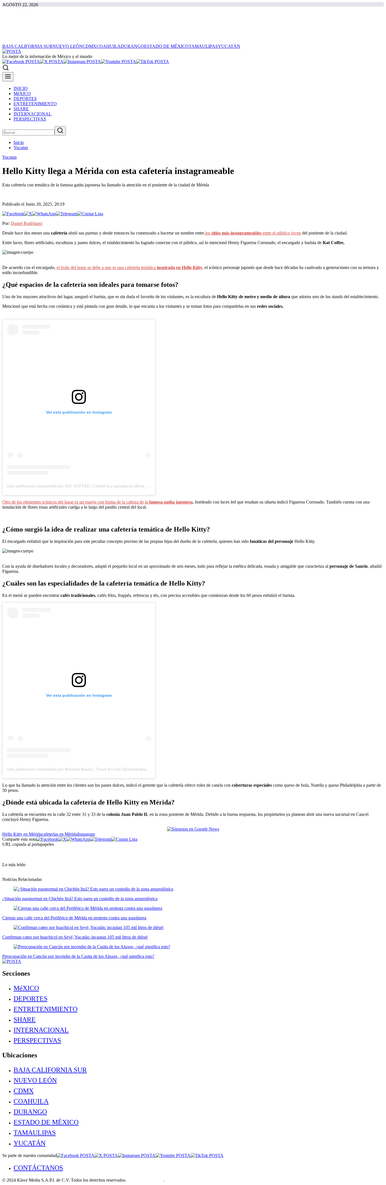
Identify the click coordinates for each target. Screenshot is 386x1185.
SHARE (25, 1019)
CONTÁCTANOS (38, 1167)
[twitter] (51, 61)
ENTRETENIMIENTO (45, 1009)
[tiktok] (152, 61)
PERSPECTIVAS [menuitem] (30, 119)
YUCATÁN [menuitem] (229, 46)
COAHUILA (31, 1101)
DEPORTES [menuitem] (25, 98)
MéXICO (26, 988)
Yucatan (21, 147)
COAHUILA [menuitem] (108, 46)
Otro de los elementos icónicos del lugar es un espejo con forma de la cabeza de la (97, 502)
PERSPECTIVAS (37, 1040)
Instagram (86, 834)
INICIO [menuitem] (21, 88)
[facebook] (21, 61)
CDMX (24, 1090)
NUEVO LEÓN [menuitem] (68, 46)
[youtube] (118, 61)
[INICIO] (11, 51)
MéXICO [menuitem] (22, 93)
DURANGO (30, 1111)
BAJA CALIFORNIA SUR (50, 1070)
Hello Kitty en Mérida (22, 834)
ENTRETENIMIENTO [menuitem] (35, 103)
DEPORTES (30, 998)
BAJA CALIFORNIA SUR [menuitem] (27, 46)
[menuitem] (199, 988)
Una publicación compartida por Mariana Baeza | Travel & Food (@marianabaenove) (83, 769)
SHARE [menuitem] (21, 108)
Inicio (19, 142)
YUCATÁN (29, 1143)
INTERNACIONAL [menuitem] (32, 113)
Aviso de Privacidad (145, 1180)
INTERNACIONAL (41, 1030)
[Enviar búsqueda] (60, 131)
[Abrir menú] (8, 76)
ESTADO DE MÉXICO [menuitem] (166, 46)
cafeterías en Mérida (59, 834)
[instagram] (82, 61)
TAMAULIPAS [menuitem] (203, 46)
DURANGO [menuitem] (132, 46)
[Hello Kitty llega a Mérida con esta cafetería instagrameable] (13, 213)
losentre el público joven (252, 233)
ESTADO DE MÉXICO (46, 1122)
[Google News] (193, 829)
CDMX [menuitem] (89, 46)
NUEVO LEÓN (35, 1080)
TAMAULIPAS (35, 1132)
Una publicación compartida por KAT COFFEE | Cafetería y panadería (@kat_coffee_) (84, 486)
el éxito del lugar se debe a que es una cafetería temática (129, 267)
